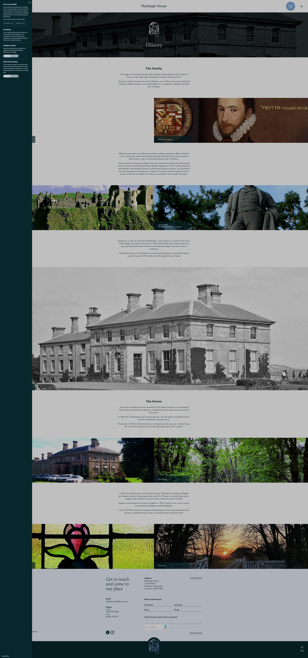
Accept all (9, 23)
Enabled (6, 56)
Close (29, 2)
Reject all (20, 23)
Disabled (15, 56)
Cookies (5, 656)
